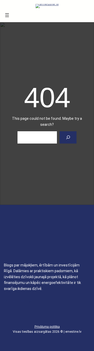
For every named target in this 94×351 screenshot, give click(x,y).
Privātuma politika (47, 327)
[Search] (68, 137)
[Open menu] (7, 15)
